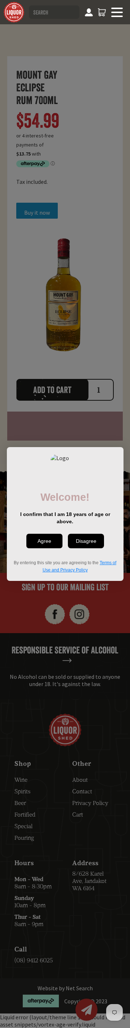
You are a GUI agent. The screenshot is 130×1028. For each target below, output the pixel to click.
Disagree (85, 541)
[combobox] (54, 12)
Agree (44, 541)
